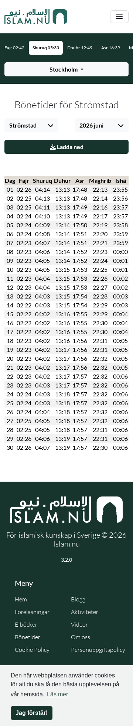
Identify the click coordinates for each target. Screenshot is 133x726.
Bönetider (27, 637)
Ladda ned (69, 146)
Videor (79, 624)
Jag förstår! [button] (32, 713)
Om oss (80, 637)
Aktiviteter (84, 612)
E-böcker (26, 624)
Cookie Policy (32, 649)
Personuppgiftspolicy (98, 649)
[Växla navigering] (119, 16)
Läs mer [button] (57, 694)
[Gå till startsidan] (35, 16)
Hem (21, 599)
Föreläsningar (32, 612)
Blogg (78, 599)
